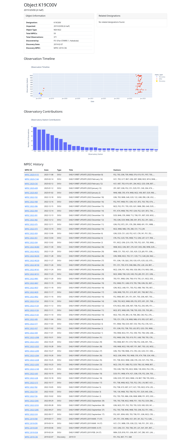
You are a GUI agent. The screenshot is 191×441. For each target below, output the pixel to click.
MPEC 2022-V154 (32, 301)
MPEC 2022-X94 (31, 211)
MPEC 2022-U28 (31, 378)
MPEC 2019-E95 (31, 423)
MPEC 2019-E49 (31, 428)
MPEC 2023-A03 (31, 192)
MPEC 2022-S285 (32, 410)
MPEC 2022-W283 (32, 247)
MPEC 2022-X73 (31, 229)
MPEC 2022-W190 (32, 265)
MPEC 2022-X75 (31, 224)
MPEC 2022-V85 (31, 319)
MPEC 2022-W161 (32, 269)
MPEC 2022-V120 (32, 315)
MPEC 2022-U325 (32, 346)
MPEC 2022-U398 (32, 337)
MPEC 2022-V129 (32, 306)
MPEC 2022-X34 (31, 242)
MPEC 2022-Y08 (31, 202)
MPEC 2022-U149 (32, 369)
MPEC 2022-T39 (31, 391)
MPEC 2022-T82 (31, 387)
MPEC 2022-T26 (31, 396)
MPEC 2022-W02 (31, 297)
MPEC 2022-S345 (32, 401)
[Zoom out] (156, 63)
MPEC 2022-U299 (32, 351)
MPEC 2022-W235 (32, 256)
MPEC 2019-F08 (31, 419)
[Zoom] (142, 63)
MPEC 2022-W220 (32, 260)
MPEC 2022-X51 (31, 238)
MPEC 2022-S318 (32, 405)
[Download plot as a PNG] (139, 63)
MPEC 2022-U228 (32, 360)
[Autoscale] (159, 63)
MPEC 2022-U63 (31, 373)
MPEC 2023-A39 (31, 188)
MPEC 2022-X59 (31, 233)
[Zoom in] (154, 63)
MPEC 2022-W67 (31, 283)
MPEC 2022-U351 (32, 342)
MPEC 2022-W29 (31, 292)
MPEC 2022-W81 (31, 278)
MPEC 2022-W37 (31, 287)
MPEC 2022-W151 (32, 274)
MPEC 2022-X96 (31, 206)
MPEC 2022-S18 (31, 414)
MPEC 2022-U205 (32, 364)
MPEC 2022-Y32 (31, 197)
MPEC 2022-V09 (31, 333)
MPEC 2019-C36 (31, 437)
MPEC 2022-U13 (31, 382)
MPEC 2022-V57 (31, 328)
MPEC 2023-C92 (31, 183)
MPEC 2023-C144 (32, 179)
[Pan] (145, 63)
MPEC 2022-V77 (31, 324)
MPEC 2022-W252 (32, 251)
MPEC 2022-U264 (32, 355)
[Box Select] (148, 63)
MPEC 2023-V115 (32, 174)
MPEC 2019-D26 (31, 432)
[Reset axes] (162, 63)
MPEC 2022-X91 (31, 215)
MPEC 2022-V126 (32, 310)
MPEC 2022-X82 (31, 220)
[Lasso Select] (150, 63)
